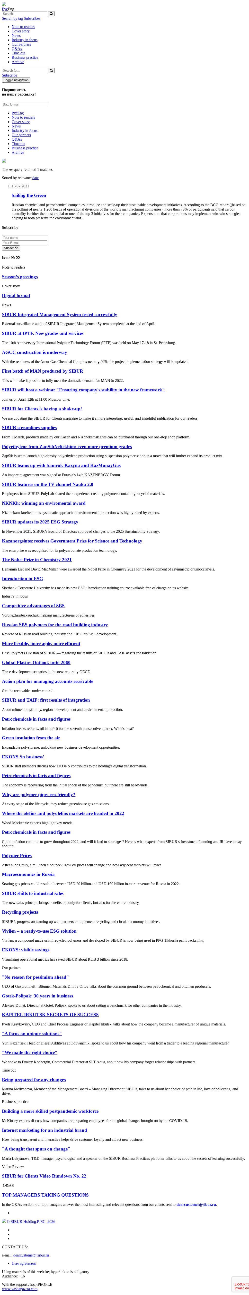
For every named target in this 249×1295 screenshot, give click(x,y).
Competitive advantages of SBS (33, 605)
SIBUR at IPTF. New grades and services (42, 333)
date (35, 178)
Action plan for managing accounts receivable (47, 681)
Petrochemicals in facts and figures (36, 719)
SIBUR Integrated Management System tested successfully (59, 314)
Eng (21, 113)
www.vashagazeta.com (19, 1289)
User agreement (24, 1263)
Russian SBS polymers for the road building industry (55, 624)
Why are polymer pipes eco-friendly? (38, 794)
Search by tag (12, 18)
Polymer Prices (17, 855)
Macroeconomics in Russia (28, 874)
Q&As (17, 49)
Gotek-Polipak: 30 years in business (37, 995)
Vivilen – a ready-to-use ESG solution (39, 931)
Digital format (16, 295)
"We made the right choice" (29, 1052)
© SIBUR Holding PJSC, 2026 (30, 1221)
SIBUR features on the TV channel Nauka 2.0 (47, 484)
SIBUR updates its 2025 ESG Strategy (40, 521)
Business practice (25, 57)
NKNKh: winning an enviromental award (44, 503)
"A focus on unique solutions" (32, 1033)
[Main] (4, 4)
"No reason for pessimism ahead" (35, 977)
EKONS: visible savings (25, 949)
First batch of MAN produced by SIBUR (42, 371)
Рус (5, 9)
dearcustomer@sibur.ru (31, 1255)
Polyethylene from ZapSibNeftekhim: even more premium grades (67, 446)
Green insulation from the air (31, 737)
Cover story (21, 31)
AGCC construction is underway (34, 352)
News (16, 35)
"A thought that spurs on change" (36, 1148)
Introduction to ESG (22, 578)
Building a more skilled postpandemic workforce (50, 1111)
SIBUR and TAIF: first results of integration (46, 700)
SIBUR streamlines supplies (29, 427)
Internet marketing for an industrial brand (44, 1130)
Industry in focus (24, 40)
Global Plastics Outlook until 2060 (36, 662)
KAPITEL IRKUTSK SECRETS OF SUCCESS (50, 1014)
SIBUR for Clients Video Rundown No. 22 (44, 1176)
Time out (18, 53)
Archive (18, 62)
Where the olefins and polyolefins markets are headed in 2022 (63, 813)
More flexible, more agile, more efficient (41, 643)
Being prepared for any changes (34, 1079)
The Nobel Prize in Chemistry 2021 (37, 559)
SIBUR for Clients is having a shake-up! (42, 408)
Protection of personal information (52, 248)
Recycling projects (20, 912)
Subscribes (32, 18)
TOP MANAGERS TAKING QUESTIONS (45, 1195)
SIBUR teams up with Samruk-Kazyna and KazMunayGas (61, 465)
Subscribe (9, 75)
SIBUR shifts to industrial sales (32, 893)
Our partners (21, 44)
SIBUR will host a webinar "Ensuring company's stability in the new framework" (83, 389)
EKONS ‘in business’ (23, 756)
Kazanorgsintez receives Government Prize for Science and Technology (72, 540)
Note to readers (23, 27)
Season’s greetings (20, 276)
